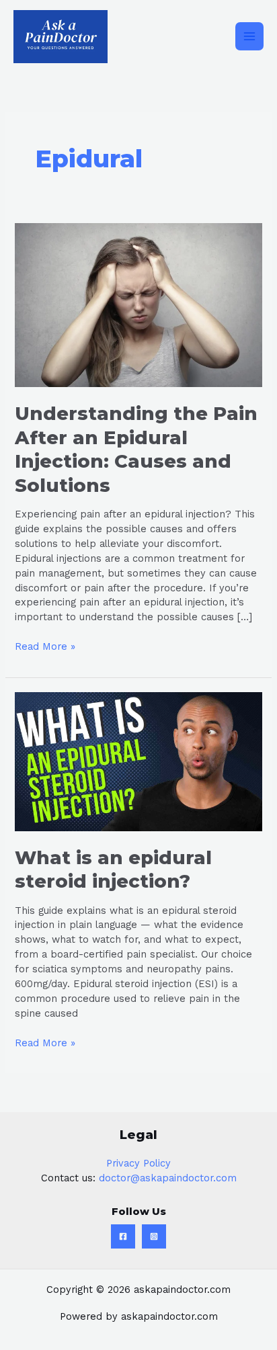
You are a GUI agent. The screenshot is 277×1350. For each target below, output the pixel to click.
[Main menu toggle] (249, 36)
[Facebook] (123, 1236)
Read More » (45, 646)
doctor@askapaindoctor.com (168, 1178)
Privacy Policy (138, 1163)
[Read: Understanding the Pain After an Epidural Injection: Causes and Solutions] (138, 304)
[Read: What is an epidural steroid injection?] (138, 761)
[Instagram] (154, 1236)
